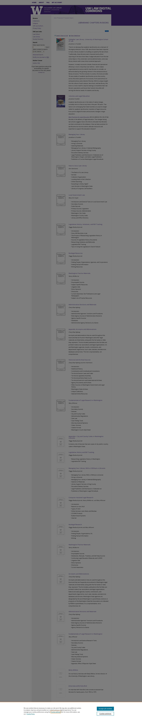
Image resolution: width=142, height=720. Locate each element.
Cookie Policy (31, 714)
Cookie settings (55, 712)
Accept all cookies (105, 709)
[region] (71, 711)
